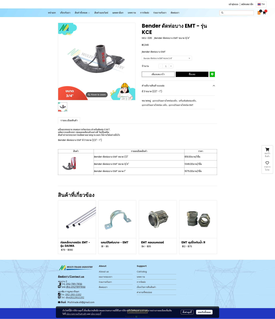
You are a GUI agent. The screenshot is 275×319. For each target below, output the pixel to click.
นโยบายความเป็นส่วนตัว (76, 314)
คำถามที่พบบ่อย (144, 292)
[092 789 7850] (59, 287)
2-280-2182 (74, 294)
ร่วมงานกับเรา (105, 282)
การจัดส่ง (141, 282)
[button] (261, 4)
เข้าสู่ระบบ (233, 4)
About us (104, 271)
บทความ (141, 276)
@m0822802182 (75, 297)
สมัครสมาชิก (247, 4)
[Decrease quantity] (161, 66)
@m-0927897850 (76, 286)
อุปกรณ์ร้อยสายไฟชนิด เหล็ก (154, 105)
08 (66, 294)
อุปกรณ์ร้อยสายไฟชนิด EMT (181, 105)
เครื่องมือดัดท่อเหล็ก (187, 100)
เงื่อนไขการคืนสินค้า (146, 287)
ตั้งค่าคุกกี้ (187, 312)
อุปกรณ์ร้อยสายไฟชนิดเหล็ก (164, 100)
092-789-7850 (74, 283)
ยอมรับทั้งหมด (204, 312)
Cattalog (142, 271)
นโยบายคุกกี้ (96, 314)
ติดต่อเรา (103, 287)
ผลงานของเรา (105, 276)
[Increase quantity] (171, 66)
